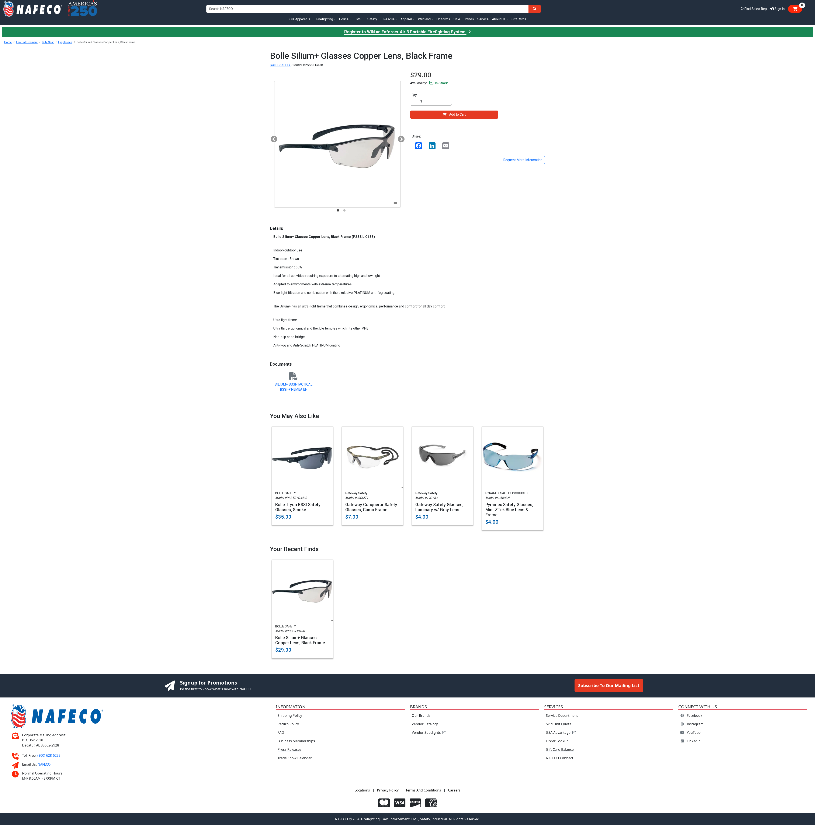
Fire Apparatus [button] (299, 19)
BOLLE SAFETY (280, 65)
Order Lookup (557, 741)
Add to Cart (457, 114)
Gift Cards (518, 19)
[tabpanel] (337, 144)
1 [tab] (338, 210)
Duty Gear (48, 42)
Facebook (694, 715)
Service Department (562, 715)
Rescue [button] (389, 19)
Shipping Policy (290, 715)
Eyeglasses (65, 42)
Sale (457, 19)
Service (483, 19)
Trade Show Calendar (295, 758)
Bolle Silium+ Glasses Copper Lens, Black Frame (300, 640)
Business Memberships (296, 741)
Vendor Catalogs (425, 724)
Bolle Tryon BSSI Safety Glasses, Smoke (297, 507)
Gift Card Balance (560, 749)
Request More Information (522, 160)
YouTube (694, 732)
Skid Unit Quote (558, 724)
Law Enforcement (27, 42)
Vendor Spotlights (427, 732)
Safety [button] (372, 19)
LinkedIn (694, 741)
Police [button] (343, 19)
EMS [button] (357, 19)
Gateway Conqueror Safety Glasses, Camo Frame (371, 507)
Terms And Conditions (423, 790)
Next (400, 138)
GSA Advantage (558, 732)
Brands (469, 19)
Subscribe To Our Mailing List (608, 685)
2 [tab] (344, 210)
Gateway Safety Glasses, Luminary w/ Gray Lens (439, 507)
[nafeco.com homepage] (33, 9)
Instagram (695, 724)
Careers (454, 790)
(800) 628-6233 (48, 755)
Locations (362, 790)
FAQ (281, 732)
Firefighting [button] (324, 19)
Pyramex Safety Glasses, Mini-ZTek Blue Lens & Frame (509, 509)
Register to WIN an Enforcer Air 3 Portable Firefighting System (405, 31)
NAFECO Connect (559, 758)
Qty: (414, 95)
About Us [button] (499, 19)
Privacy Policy (388, 790)
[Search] (534, 9)
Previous (272, 138)
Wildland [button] (424, 19)
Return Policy (288, 724)
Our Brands (421, 715)
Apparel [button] (406, 19)
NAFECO (44, 764)
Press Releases (289, 749)
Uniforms (443, 19)
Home (8, 42)
